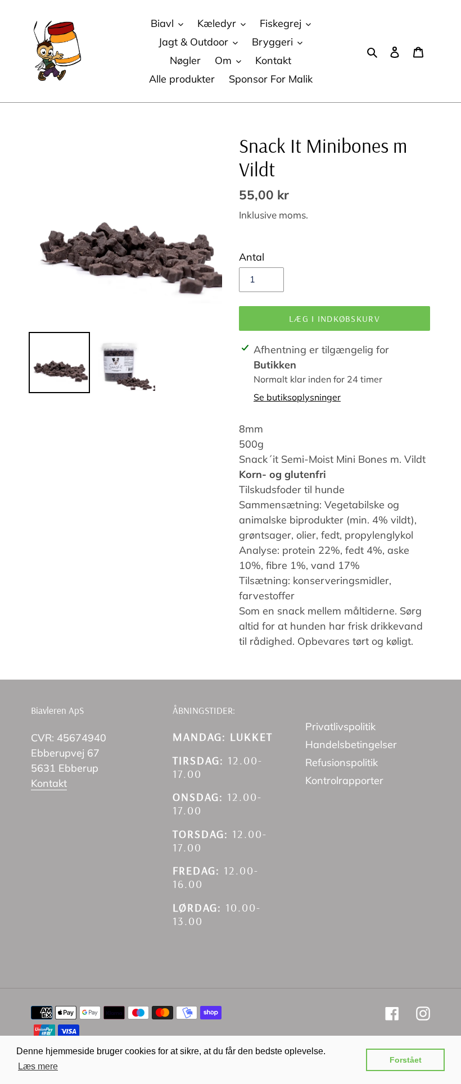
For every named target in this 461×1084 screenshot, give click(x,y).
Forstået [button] (406, 1059)
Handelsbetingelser (351, 744)
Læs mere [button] (38, 1066)
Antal (251, 256)
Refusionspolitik (341, 762)
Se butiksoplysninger (297, 397)
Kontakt (49, 783)
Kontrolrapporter (344, 780)
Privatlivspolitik (340, 726)
